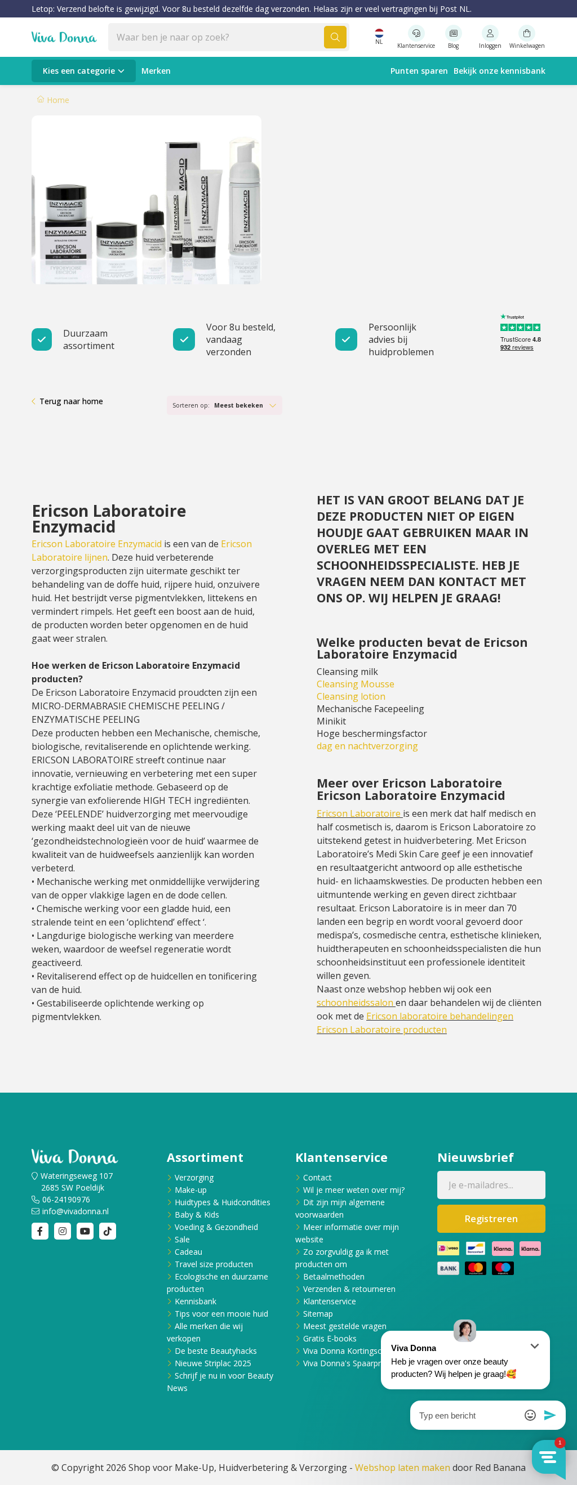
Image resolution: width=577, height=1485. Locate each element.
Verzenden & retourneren (349, 1288)
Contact (317, 1177)
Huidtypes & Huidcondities (222, 1202)
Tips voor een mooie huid (221, 1313)
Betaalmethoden (334, 1276)
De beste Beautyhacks (216, 1350)
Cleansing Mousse (355, 684)
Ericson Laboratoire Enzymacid (97, 544)
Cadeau (188, 1251)
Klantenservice (329, 1301)
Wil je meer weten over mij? (354, 1189)
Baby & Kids (197, 1214)
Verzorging (194, 1177)
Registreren (491, 1219)
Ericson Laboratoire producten (382, 1029)
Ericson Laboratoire (359, 813)
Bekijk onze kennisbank (499, 70)
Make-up (191, 1189)
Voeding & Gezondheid (216, 1227)
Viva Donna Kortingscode (349, 1350)
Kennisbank (195, 1301)
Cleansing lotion (351, 696)
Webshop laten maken (402, 1467)
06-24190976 (66, 1199)
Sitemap (318, 1313)
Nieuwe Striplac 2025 (213, 1363)
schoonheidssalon (355, 1002)
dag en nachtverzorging (367, 746)
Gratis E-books (330, 1338)
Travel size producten (214, 1264)
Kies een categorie (79, 70)
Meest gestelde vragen (345, 1326)
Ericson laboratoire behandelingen (439, 1016)
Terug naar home (71, 401)
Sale (182, 1239)
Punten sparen (419, 70)
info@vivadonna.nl (75, 1211)
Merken (156, 70)
